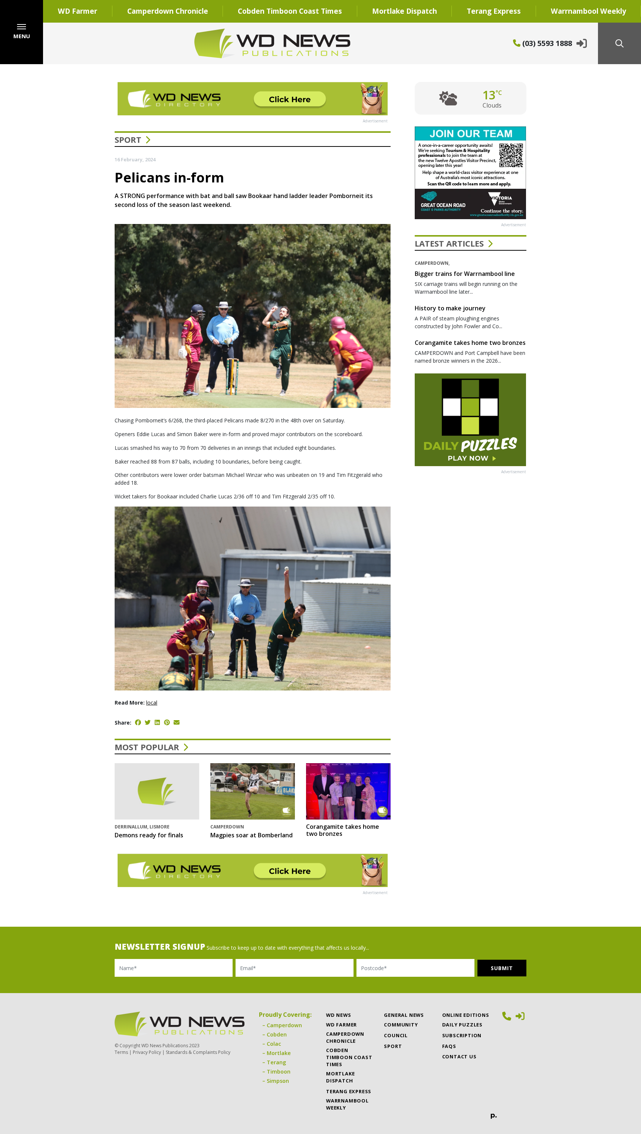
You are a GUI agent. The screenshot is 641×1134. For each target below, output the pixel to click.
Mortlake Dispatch (404, 11)
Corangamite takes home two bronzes (342, 830)
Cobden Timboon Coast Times (290, 11)
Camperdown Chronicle (167, 11)
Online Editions (465, 1015)
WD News (338, 1015)
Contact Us (459, 1056)
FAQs (449, 1046)
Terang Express (494, 11)
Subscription (462, 1035)
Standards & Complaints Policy (198, 1052)
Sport (128, 139)
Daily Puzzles (462, 1024)
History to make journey (450, 308)
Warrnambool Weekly (347, 1104)
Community (401, 1024)
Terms (121, 1052)
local (151, 702)
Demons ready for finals (149, 835)
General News (404, 1015)
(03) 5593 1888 (546, 43)
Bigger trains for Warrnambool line (465, 274)
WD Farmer (77, 11)
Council (396, 1035)
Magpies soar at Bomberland (251, 835)
